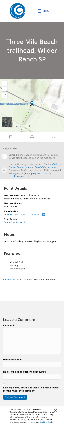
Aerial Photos (10, 279)
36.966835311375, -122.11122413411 (23, 214)
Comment (8, 325)
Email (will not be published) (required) (24, 371)
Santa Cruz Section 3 (14, 222)
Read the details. (46, 422)
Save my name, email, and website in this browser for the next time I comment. (31, 389)
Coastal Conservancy (45, 167)
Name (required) (12, 359)
